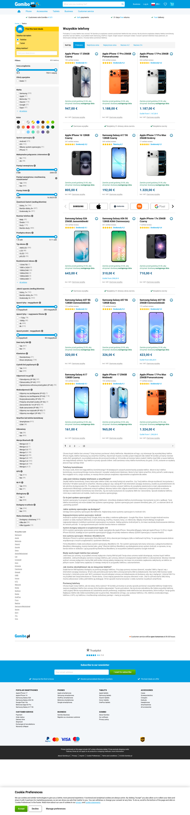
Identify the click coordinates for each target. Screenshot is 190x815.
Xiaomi (17, 544)
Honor (17, 578)
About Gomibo (104, 715)
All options (23, 111)
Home (17, 23)
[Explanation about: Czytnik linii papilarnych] (38, 365)
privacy (79, 802)
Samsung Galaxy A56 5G (24, 700)
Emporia (18, 566)
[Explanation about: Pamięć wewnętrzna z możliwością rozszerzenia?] (56, 178)
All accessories (146, 707)
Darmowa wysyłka (78, 117)
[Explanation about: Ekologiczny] (28, 494)
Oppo (17, 550)
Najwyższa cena (109, 45)
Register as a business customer (69, 717)
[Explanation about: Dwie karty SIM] (30, 342)
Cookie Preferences (93, 756)
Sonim (17, 609)
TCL (16, 616)
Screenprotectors (147, 695)
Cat (16, 557)
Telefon (24, 23)
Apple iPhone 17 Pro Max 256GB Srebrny (153, 136)
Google (17, 547)
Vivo (16, 619)
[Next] (172, 206)
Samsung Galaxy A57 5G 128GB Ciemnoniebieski (77, 301)
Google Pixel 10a (22, 702)
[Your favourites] (165, 4)
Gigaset (17, 572)
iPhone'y (138, 530)
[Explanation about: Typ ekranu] (27, 244)
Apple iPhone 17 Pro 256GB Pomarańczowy (116, 55)
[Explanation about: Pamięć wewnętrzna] (35, 166)
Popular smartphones (27, 690)
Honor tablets (104, 700)
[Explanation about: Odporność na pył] (32, 376)
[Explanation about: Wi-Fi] (22, 482)
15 (84, 446)
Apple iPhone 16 (21, 695)
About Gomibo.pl (64, 756)
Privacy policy (104, 719)
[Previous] (65, 206)
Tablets (56, 11)
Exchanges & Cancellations (25, 724)
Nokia (17, 588)
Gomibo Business (64, 715)
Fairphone (18, 569)
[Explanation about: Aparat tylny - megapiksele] (40, 303)
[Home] (19, 11)
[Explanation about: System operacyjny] (33, 138)
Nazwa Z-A (138, 45)
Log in (145, 4)
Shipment (19, 722)
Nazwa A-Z (125, 45)
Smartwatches (146, 705)
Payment (19, 715)
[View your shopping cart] (172, 4)
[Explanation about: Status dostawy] (30, 516)
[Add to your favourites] (96, 53)
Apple (17, 538)
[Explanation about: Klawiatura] (27, 353)
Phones (61, 690)
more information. (118, 751)
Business (69, 11)
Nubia (17, 594)
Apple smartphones (64, 693)
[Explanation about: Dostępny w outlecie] (34, 505)
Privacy (74, 756)
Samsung (18, 535)
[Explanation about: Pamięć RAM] (29, 191)
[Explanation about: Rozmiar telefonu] (32, 216)
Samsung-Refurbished (22, 606)
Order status (20, 717)
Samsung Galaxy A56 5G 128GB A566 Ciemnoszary (116, 220)
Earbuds (144, 700)
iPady (109, 532)
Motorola (18, 541)
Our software (103, 717)
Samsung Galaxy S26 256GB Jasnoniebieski (76, 220)
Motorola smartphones (66, 700)
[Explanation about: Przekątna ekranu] (32, 233)
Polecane (79, 45)
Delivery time (20, 719)
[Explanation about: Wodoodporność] (32, 390)
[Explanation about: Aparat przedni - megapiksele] (42, 331)
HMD (16, 575)
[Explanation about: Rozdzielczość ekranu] (36, 261)
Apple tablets (103, 693)
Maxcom (18, 585)
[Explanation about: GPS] (21, 471)
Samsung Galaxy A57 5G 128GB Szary (115, 301)
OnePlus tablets (104, 702)
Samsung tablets (105, 695)
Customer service (86, 11)
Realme (17, 603)
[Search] (123, 4)
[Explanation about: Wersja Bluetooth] (32, 440)
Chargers (144, 698)
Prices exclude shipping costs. (118, 749)
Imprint (81, 756)
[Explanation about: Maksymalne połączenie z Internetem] (49, 154)
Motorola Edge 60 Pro (23, 705)
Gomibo (102, 712)
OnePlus (18, 597)
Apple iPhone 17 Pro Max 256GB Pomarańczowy (153, 376)
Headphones (145, 702)
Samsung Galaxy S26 (23, 698)
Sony (16, 613)
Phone (29, 11)
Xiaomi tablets (104, 698)
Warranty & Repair (22, 726)
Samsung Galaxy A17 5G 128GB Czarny (115, 136)
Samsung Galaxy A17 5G (24, 707)
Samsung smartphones (66, 695)
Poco (16, 600)
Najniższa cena (93, 45)
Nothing (18, 591)
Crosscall (18, 560)
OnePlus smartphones (65, 698)
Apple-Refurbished (21, 554)
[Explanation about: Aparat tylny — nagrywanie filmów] (46, 314)
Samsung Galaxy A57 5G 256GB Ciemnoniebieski (152, 301)
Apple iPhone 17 (21, 693)
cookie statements (93, 802)
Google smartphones (65, 702)
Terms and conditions (109, 756)
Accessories (42, 11)
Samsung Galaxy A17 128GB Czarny (76, 376)
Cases (143, 693)
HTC (16, 581)
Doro (16, 563)
